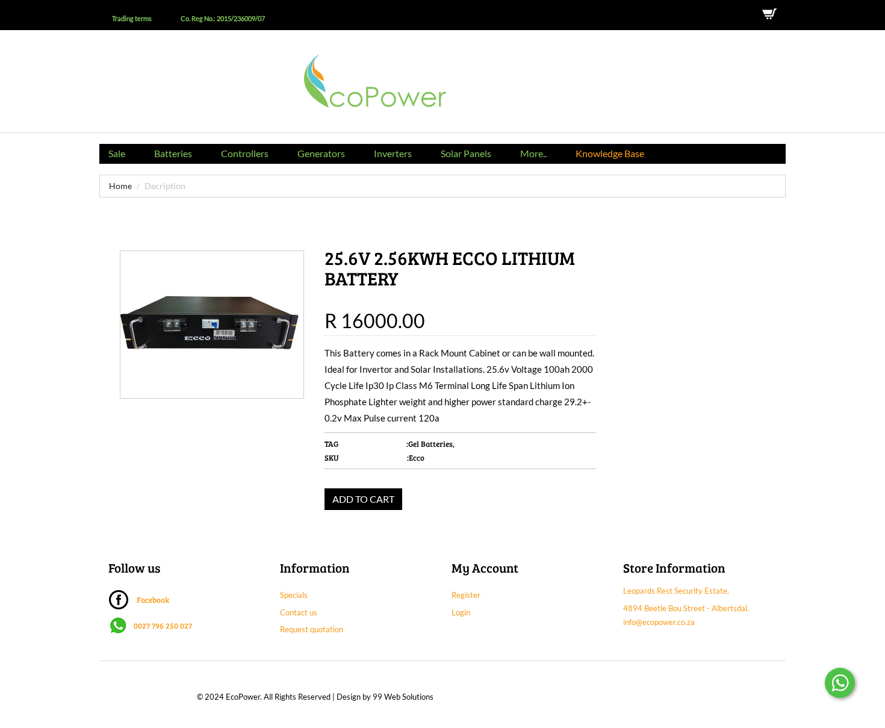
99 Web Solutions (403, 697)
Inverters (393, 153)
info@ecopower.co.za (659, 622)
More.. (533, 153)
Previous (136, 407)
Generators (321, 153)
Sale (116, 153)
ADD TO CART (363, 499)
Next (129, 419)
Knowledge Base (610, 153)
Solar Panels (466, 153)
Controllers (245, 153)
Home (120, 186)
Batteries (173, 153)
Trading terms (132, 18)
